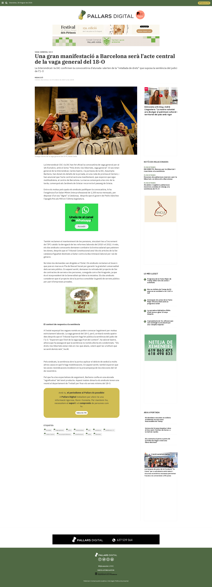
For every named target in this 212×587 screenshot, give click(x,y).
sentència (98, 430)
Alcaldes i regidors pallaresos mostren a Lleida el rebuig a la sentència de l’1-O (157, 187)
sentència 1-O (110, 430)
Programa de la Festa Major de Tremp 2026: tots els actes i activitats (159, 281)
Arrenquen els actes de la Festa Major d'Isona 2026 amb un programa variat (159, 302)
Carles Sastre (50, 434)
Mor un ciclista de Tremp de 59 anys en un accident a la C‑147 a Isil (159, 291)
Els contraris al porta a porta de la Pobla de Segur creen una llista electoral (157, 440)
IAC (89, 430)
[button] (204, 3)
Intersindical (79, 430)
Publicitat (87, 581)
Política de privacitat (122, 581)
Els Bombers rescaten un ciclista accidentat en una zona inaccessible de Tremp (158, 419)
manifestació (79, 434)
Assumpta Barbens (65, 434)
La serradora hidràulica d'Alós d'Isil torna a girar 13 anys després (158, 312)
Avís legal (111, 581)
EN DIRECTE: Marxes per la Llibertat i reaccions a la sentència (159, 170)
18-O (69, 430)
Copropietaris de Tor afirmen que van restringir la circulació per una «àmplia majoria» (160, 323)
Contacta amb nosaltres (99, 581)
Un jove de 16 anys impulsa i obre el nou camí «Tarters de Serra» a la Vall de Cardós (158, 430)
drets (89, 434)
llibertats (98, 434)
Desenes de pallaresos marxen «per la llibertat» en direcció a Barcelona (160, 178)
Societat (48, 430)
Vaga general (59, 430)
